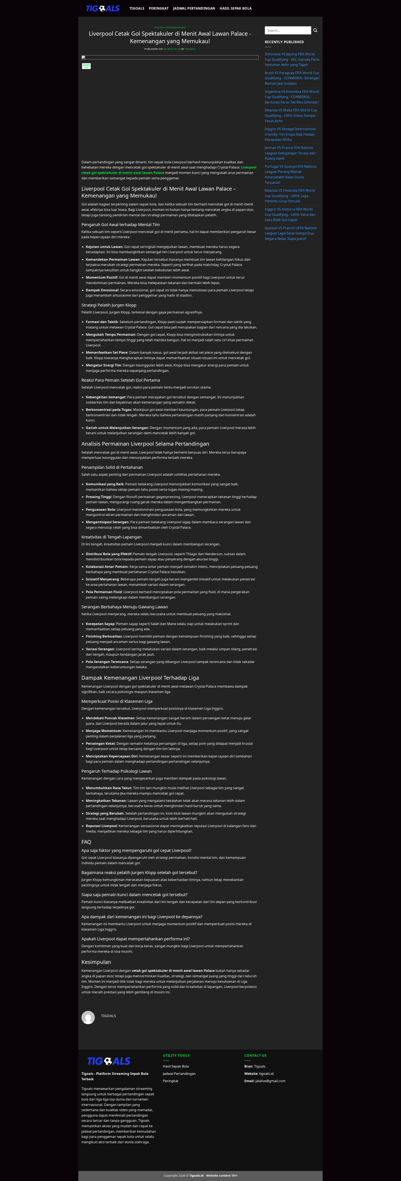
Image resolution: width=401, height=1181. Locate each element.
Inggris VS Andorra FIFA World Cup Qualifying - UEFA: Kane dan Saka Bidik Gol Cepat (290, 214)
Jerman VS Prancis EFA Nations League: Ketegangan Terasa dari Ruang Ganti (290, 153)
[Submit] (315, 30)
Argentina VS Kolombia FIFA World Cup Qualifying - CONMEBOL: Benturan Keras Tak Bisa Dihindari (292, 96)
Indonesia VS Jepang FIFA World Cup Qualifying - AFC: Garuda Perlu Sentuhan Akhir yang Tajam (292, 59)
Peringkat (159, 8)
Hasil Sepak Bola (236, 8)
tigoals (190, 48)
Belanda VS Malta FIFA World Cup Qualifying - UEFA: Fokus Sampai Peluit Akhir (291, 115)
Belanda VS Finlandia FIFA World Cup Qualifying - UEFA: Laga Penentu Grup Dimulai (290, 195)
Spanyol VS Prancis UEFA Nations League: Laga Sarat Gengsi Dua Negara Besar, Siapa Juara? (291, 233)
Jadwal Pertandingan (194, 8)
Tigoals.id (196, 1175)
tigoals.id (266, 1073)
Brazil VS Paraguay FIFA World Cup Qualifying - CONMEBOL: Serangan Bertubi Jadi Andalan (292, 78)
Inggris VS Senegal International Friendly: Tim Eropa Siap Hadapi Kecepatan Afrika (290, 134)
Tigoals (136, 8)
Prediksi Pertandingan (170, 27)
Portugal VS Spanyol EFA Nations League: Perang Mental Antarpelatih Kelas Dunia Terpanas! (290, 174)
